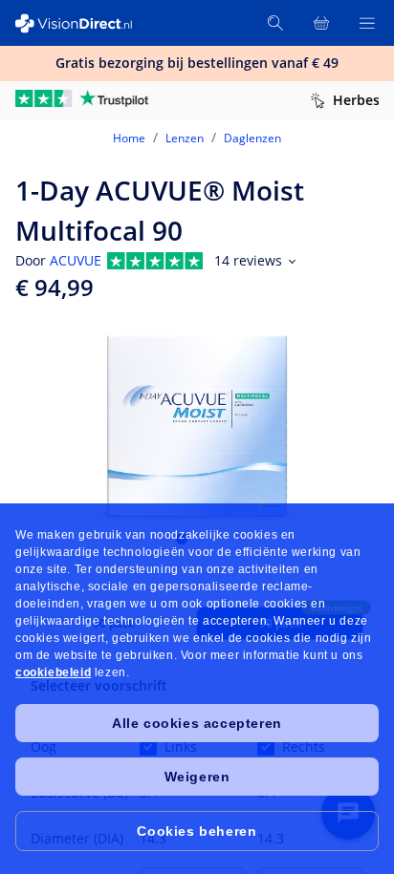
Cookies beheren (196, 831)
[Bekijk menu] (367, 22)
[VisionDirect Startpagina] (84, 23)
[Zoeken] (275, 22)
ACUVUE (75, 260)
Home (129, 138)
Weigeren (197, 776)
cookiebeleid (53, 672)
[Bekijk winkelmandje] (321, 22)
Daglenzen (252, 138)
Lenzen (184, 138)
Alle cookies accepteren (197, 723)
